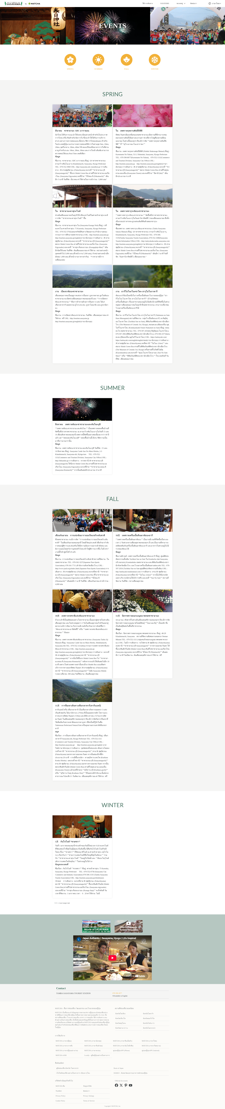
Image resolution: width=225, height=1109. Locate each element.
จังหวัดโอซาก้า (148, 1014)
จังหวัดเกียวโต (120, 1018)
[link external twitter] (122, 1086)
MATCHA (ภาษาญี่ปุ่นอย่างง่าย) (67, 1050)
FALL (126, 69)
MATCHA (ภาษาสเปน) (92, 1050)
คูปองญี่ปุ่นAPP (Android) (150, 1050)
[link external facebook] (117, 1086)
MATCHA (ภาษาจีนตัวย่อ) (93, 1046)
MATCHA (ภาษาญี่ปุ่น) (64, 1041)
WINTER (154, 69)
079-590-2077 (117, 993)
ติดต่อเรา (193, 3)
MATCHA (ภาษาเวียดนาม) (151, 1046)
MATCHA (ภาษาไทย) (149, 1041)
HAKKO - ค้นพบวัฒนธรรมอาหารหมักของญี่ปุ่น (130, 1073)
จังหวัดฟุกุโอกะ (120, 1023)
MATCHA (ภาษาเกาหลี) (64, 1046)
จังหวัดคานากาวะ (121, 1028)
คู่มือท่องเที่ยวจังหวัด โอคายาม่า (67, 1068)
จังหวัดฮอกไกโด (148, 1018)
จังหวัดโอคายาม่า (149, 1028)
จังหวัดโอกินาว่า (149, 1023)
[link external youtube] (131, 1086)
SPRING (70, 69)
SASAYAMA (164, 3)
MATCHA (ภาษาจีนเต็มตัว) (122, 1041)
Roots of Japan (118, 1068)
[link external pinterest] (126, 1086)
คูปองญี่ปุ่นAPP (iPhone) (121, 1050)
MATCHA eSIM (61, 1055)
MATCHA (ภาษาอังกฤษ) (92, 1041)
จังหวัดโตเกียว (120, 1014)
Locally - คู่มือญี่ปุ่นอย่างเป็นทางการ (97, 1055)
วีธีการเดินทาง (147, 3)
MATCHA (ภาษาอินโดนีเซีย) (123, 1046)
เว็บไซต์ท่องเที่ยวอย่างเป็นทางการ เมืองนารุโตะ (73, 1073)
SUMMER (98, 69)
